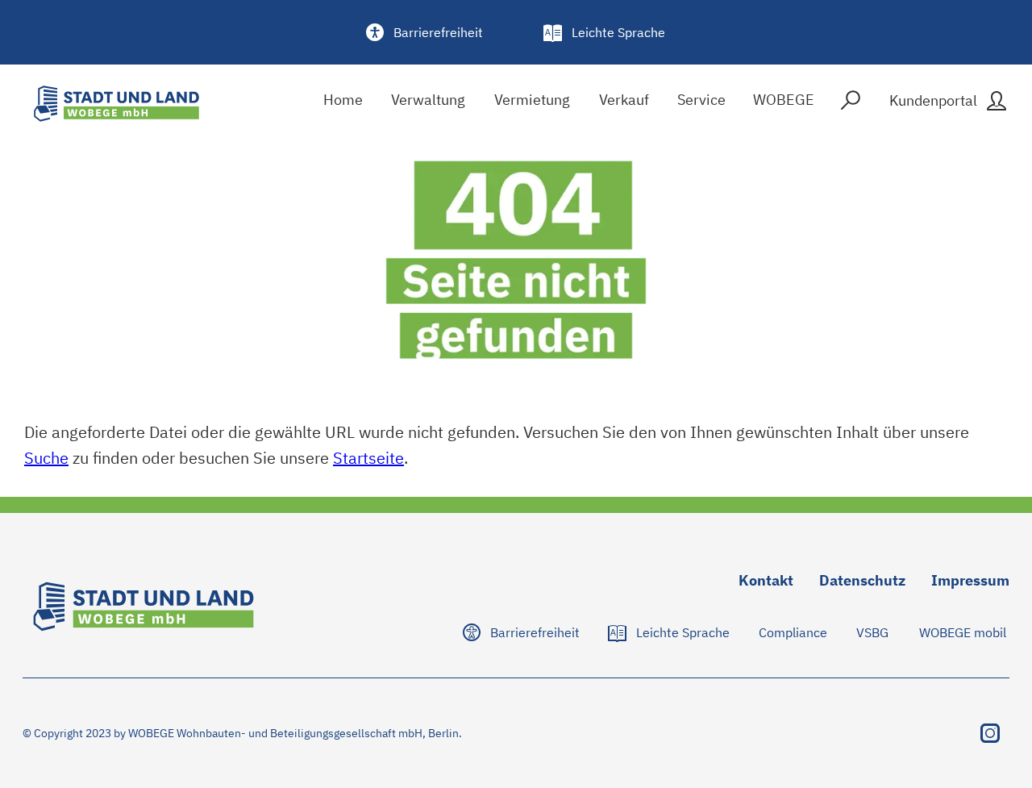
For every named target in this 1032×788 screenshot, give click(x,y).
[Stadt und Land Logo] (116, 103)
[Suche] (850, 103)
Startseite (368, 458)
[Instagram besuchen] (990, 733)
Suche (46, 458)
